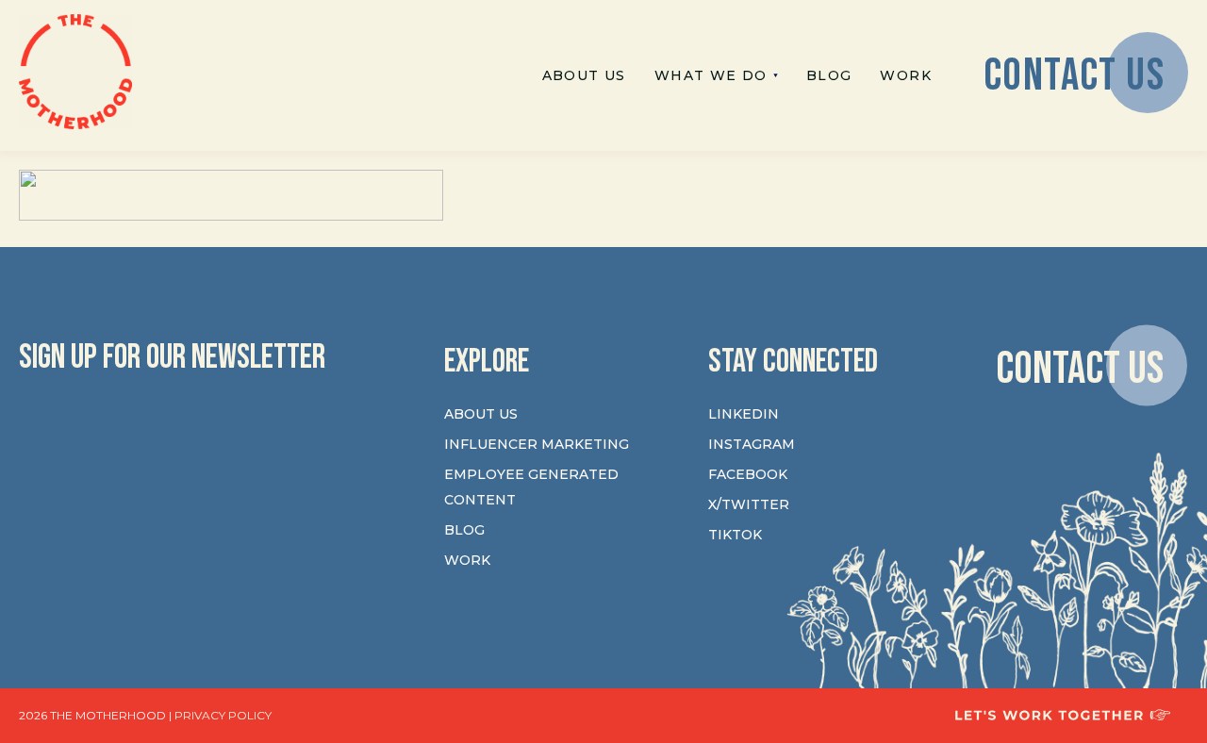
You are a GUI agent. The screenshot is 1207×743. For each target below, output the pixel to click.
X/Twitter (748, 504)
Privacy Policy (223, 715)
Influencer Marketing (536, 444)
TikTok (735, 534)
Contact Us (1080, 368)
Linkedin (743, 413)
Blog (464, 529)
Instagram (751, 444)
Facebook (747, 474)
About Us (481, 413)
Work (467, 560)
